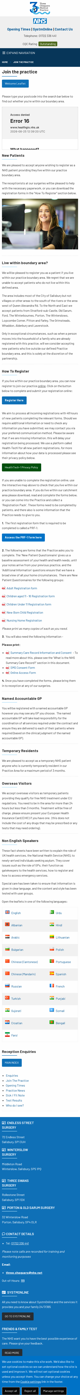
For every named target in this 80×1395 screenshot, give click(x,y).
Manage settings (53, 1390)
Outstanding (48, 44)
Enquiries (12, 1075)
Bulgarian (17, 949)
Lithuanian (63, 937)
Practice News (15, 1090)
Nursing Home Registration (24, 620)
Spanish (61, 974)
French (60, 986)
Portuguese (63, 961)
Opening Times (18, 29)
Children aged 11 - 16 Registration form (31, 596)
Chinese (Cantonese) (24, 961)
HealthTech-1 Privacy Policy (21, 467)
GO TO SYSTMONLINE (17, 1316)
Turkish (16, 998)
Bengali (60, 1023)
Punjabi (60, 998)
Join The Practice (23, 62)
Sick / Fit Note (15, 1095)
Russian (16, 986)
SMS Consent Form (22, 667)
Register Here (14, 400)
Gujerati (16, 1010)
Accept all (11, 1390)
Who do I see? (15, 1105)
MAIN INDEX (12, 1062)
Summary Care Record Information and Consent (41, 652)
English (16, 912)
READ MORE (12, 1352)
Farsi (14, 1035)
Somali (60, 1010)
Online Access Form (23, 672)
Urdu (59, 912)
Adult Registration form (22, 588)
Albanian (16, 925)
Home (5, 62)
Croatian (16, 1023)
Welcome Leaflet (15, 83)
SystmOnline (42, 29)
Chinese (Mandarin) (23, 974)
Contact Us (64, 29)
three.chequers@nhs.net (24, 1272)
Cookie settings (30, 1381)
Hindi (59, 925)
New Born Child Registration (25, 612)
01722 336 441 (20, 1243)
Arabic (15, 937)
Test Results (14, 1100)
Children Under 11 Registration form (29, 604)
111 (22, 1280)
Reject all (30, 1390)
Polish (60, 949)
